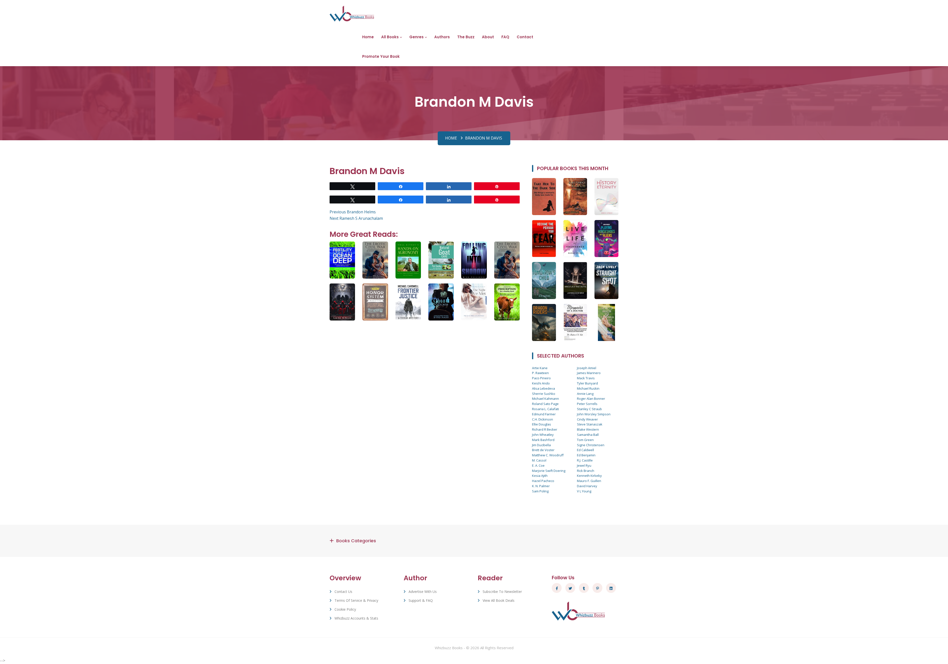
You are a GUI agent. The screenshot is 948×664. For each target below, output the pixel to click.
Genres (416, 37)
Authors (442, 37)
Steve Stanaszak (589, 424)
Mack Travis (586, 378)
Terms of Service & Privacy (356, 600)
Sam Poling (540, 491)
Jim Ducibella (541, 445)
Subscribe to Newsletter (502, 591)
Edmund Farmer (544, 414)
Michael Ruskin (588, 388)
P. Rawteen (540, 373)
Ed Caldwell (585, 450)
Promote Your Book (381, 56)
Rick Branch (585, 470)
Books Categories (356, 541)
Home (368, 37)
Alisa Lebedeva (543, 388)
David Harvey (587, 486)
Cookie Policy (345, 609)
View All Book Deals (498, 600)
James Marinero (589, 373)
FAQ (505, 37)
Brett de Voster (543, 450)
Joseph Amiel (586, 368)
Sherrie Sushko (543, 393)
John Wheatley (543, 434)
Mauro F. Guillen (589, 481)
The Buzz (465, 37)
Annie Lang (585, 393)
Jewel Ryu (584, 465)
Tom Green (585, 440)
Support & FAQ (421, 600)
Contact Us (343, 591)
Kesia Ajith (540, 475)
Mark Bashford (543, 440)
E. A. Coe (538, 465)
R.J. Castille (585, 460)
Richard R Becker (544, 429)
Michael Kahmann (545, 398)
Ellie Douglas (541, 424)
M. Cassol (539, 460)
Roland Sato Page (545, 404)
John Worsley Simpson (594, 414)
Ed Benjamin (586, 455)
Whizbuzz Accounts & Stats (356, 618)
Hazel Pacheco (543, 481)
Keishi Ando (541, 383)
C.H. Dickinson (542, 419)
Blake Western (588, 429)
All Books (390, 37)
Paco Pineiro (541, 378)
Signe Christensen (590, 445)
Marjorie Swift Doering (548, 470)
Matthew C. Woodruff (548, 455)
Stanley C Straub (589, 409)
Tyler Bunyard (587, 383)
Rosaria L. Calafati (545, 409)
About (488, 37)
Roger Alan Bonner (591, 398)
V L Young (584, 491)
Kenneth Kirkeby (589, 475)
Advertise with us (423, 591)
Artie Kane (540, 368)
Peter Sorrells (587, 404)
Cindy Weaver (587, 419)
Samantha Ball (588, 434)
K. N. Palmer (541, 486)
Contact (525, 37)
